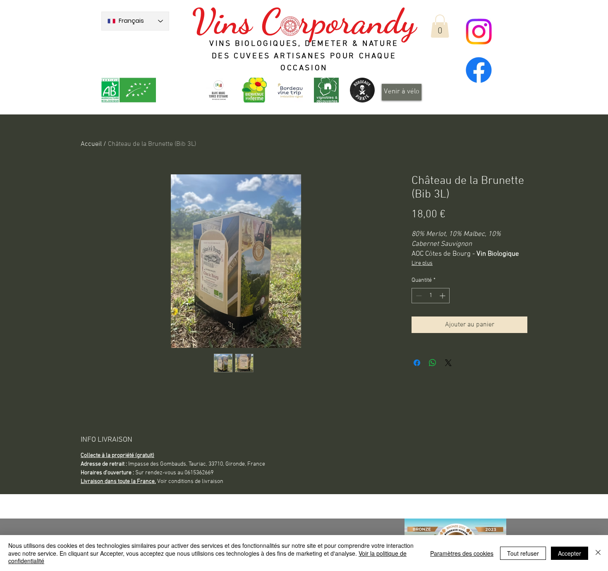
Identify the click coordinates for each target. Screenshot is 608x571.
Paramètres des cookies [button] (461, 553)
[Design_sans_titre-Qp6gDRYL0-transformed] (362, 90)
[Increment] (443, 295)
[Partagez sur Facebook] (417, 363)
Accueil (91, 144)
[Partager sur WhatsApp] (433, 363)
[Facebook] (479, 70)
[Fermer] (598, 553)
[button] (440, 26)
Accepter (569, 553)
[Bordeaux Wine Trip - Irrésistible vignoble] (290, 90)
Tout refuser (523, 553)
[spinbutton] (430, 295)
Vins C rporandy (303, 21)
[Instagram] (479, 31)
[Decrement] (418, 295)
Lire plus (422, 263)
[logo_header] (254, 90)
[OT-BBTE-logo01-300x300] (218, 90)
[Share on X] (448, 363)
